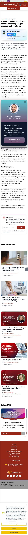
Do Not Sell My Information (14, 451)
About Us (10, 485)
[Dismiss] (25, 102)
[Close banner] (26, 2)
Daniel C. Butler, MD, (8, 392)
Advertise (14, 446)
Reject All (14, 528)
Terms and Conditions (14, 453)
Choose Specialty (12, 8)
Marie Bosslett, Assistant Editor (11, 273)
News (16, 485)
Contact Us (14, 448)
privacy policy (7, 232)
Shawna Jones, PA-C (8, 303)
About (14, 444)
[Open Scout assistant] (20, 4)
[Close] (26, 505)
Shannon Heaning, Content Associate (11, 335)
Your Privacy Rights (14, 456)
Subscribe (20, 227)
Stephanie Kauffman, (9, 333)
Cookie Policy (12, 521)
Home (4, 485)
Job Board (14, 450)
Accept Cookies (14, 532)
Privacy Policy (14, 455)
